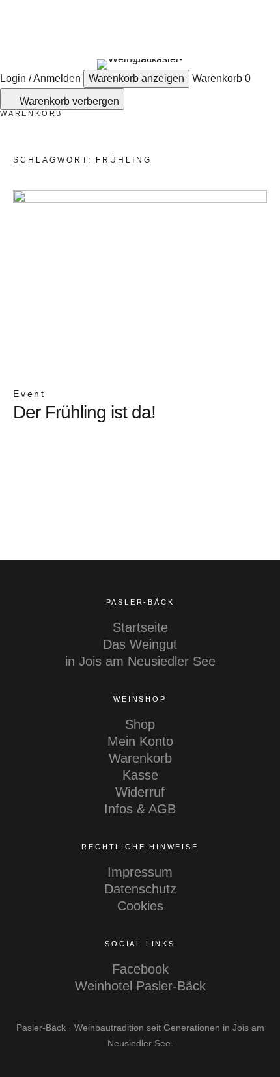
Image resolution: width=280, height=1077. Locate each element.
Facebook (140, 969)
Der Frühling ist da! (84, 412)
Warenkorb (140, 758)
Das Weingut (140, 644)
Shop (140, 724)
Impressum (140, 872)
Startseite (140, 627)
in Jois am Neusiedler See (140, 661)
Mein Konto (140, 741)
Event (29, 394)
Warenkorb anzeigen (136, 78)
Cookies (140, 906)
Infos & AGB (140, 809)
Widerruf (140, 792)
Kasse (140, 775)
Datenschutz (140, 889)
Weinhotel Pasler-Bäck (140, 986)
